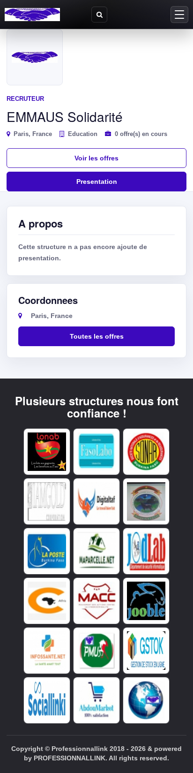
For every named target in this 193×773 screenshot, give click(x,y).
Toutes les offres (97, 336)
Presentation (96, 181)
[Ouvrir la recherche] (99, 15)
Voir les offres (96, 158)
